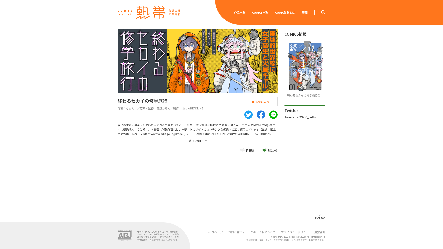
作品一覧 (239, 12)
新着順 (250, 150)
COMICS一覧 (260, 12)
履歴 (305, 12)
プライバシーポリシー (295, 232)
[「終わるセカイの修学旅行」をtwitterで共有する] (248, 114)
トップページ (214, 232)
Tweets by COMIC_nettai (300, 117)
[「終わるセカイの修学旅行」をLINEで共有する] (273, 114)
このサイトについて (262, 232)
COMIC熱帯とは (285, 12)
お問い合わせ (236, 232)
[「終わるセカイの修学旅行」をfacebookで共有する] (261, 114)
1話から (273, 150)
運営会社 (319, 232)
